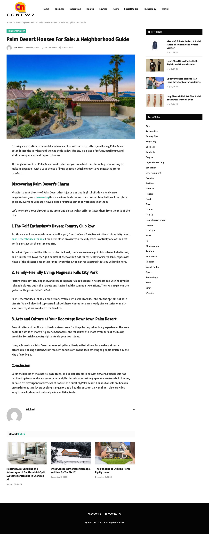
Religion (150, 261)
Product (150, 251)
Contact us (94, 514)
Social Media (131, 8)
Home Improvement (16, 31)
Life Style (150, 230)
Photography (152, 246)
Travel (165, 8)
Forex (149, 204)
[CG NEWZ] (20, 9)
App (148, 125)
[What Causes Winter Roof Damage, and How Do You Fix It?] (71, 453)
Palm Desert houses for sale (28, 239)
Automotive (152, 131)
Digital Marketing (155, 162)
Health (90, 8)
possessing (42, 197)
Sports (149, 272)
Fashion (150, 183)
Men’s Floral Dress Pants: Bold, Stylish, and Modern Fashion (182, 63)
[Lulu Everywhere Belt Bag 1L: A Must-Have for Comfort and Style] (155, 83)
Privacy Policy (113, 514)
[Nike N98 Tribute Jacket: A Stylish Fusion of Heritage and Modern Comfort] (155, 45)
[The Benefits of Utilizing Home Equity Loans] (115, 453)
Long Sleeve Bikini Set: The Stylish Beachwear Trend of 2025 (184, 98)
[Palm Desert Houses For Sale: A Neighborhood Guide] (71, 97)
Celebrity (150, 152)
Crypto (149, 157)
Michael (19, 47)
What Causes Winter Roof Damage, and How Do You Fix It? (70, 470)
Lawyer (103, 8)
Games (149, 209)
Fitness (149, 193)
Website (150, 293)
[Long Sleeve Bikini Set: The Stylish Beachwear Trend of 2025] (155, 100)
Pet (147, 240)
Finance (150, 188)
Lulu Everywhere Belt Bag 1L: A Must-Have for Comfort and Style (184, 80)
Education (75, 8)
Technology (150, 8)
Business (59, 8)
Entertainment (153, 172)
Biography (151, 141)
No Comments (51, 47)
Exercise (150, 178)
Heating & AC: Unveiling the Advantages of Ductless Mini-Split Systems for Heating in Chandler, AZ (26, 474)
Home (46, 8)
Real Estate (152, 256)
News (116, 8)
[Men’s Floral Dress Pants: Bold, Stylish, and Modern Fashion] (155, 65)
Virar (148, 287)
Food (148, 199)
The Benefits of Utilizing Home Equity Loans (112, 470)
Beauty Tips (152, 136)
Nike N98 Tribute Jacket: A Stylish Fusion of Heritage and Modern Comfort (184, 44)
